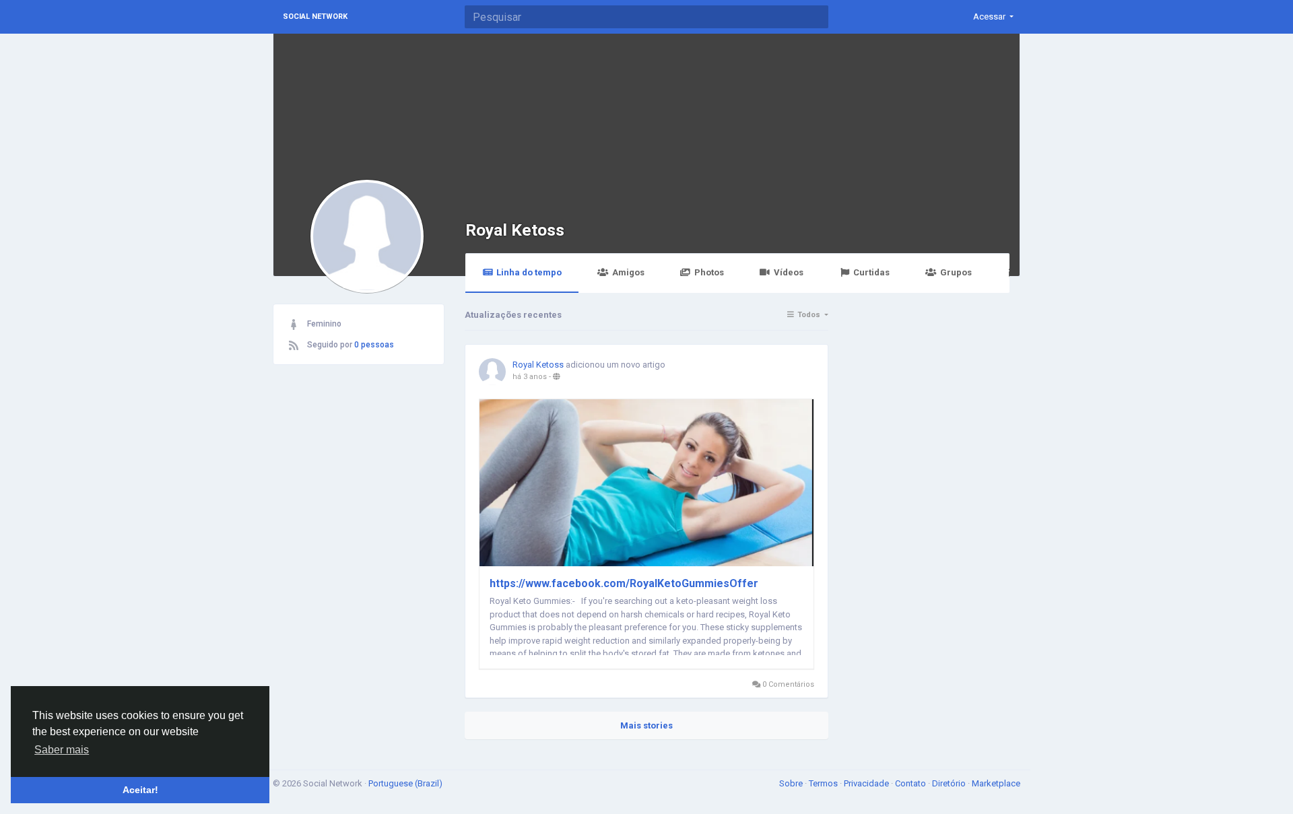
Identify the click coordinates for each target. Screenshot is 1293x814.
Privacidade (867, 783)
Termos (824, 783)
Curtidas (871, 272)
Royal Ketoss (514, 230)
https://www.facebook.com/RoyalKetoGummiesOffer (624, 583)
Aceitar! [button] (140, 789)
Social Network (315, 16)
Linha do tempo (529, 272)
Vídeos (788, 272)
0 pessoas (374, 344)
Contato (911, 783)
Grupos (956, 272)
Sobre (792, 783)
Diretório (950, 783)
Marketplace (996, 783)
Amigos (628, 272)
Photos (709, 272)
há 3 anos (529, 376)
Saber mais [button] (61, 749)
